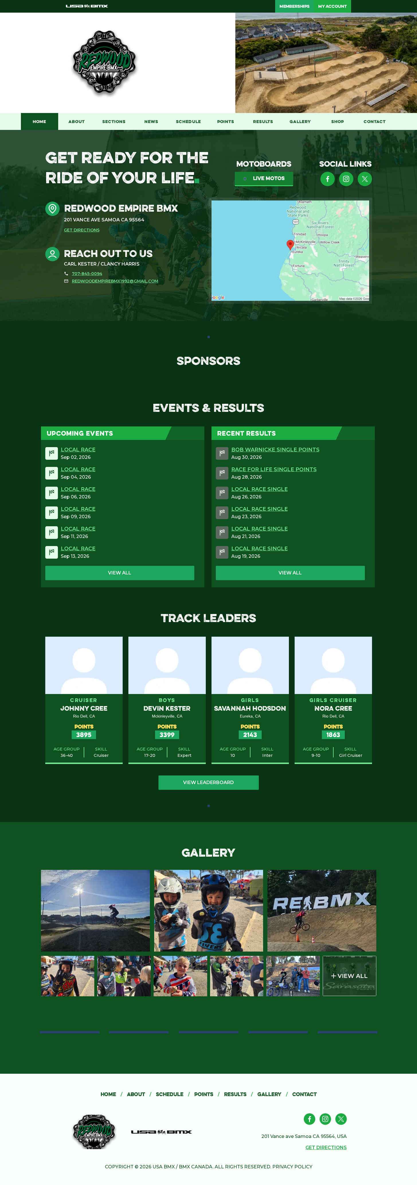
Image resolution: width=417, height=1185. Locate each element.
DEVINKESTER (167, 708)
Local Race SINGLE (259, 489)
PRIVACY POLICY (292, 1167)
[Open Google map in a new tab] (290, 250)
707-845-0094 (87, 273)
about (139, 1094)
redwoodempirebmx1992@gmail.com (115, 281)
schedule (173, 1094)
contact (304, 1094)
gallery (272, 1094)
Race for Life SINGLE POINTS (274, 469)
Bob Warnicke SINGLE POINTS (275, 449)
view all (119, 573)
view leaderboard (208, 782)
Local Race (78, 449)
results (238, 1094)
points (207, 1094)
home (111, 1094)
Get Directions (81, 230)
